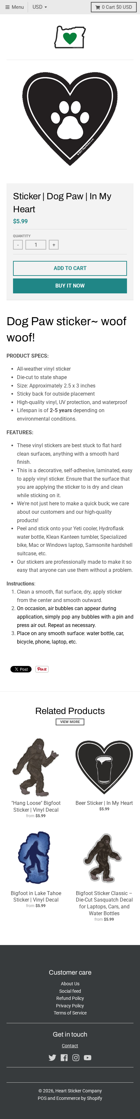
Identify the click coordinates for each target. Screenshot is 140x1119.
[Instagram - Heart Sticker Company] (76, 1058)
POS (42, 1098)
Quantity (22, 236)
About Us (70, 983)
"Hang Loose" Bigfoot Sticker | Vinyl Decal (36, 806)
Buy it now (70, 286)
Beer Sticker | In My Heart (104, 803)
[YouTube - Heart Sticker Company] (87, 1058)
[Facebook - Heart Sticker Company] (64, 1058)
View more (70, 722)
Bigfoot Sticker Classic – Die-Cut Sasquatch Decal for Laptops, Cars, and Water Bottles (104, 903)
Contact (70, 1045)
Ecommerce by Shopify (79, 1098)
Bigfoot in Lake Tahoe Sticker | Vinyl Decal (36, 896)
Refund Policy (70, 998)
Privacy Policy (70, 1005)
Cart (117, 7)
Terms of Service (70, 1012)
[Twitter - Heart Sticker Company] (52, 1058)
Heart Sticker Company (78, 1090)
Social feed (70, 991)
